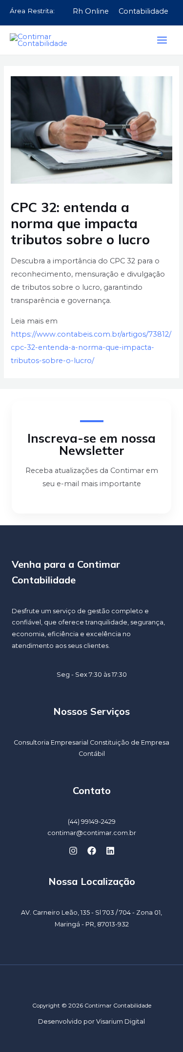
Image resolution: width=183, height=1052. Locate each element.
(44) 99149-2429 (92, 821)
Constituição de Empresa (129, 742)
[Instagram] (73, 850)
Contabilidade (143, 11)
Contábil (92, 753)
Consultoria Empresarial (51, 742)
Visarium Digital (120, 1021)
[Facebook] (91, 850)
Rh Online (91, 11)
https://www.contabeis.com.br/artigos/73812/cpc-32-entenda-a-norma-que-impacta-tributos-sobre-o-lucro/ (91, 347)
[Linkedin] (110, 850)
